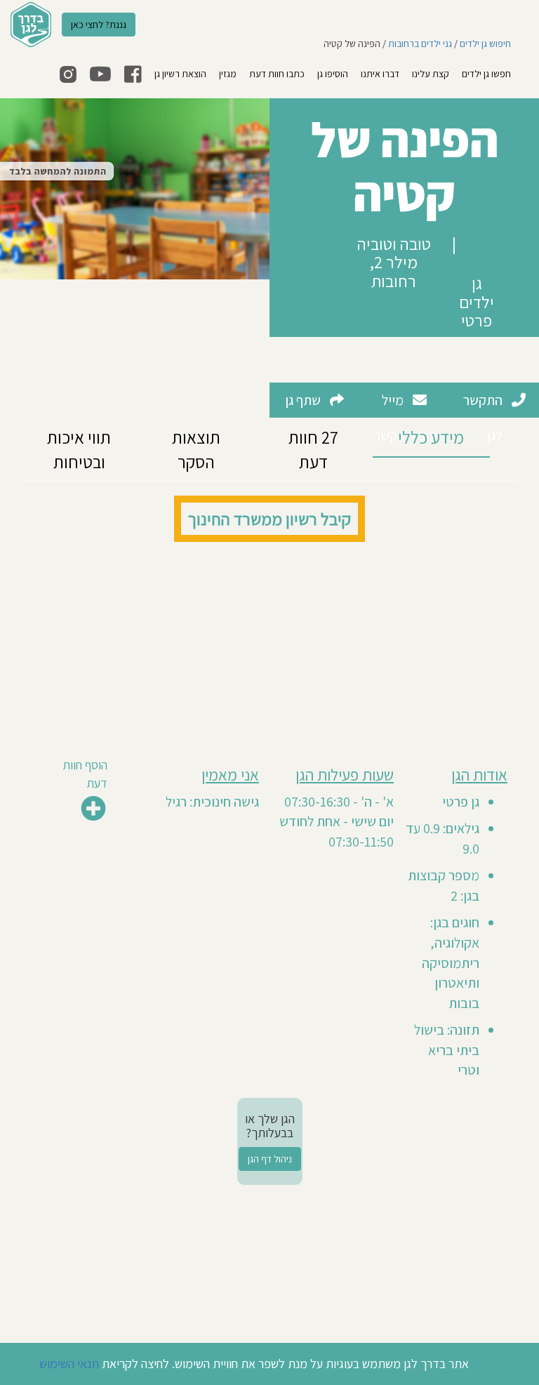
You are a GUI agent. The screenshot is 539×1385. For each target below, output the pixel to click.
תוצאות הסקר (196, 449)
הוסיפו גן (332, 73)
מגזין (228, 73)
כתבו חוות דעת (277, 73)
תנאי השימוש (69, 1364)
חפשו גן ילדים (486, 73)
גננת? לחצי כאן (98, 24)
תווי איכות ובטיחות (79, 449)
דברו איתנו (380, 73)
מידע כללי (431, 437)
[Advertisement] (269, 647)
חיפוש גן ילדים (485, 43)
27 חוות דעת (313, 449)
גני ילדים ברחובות (420, 43)
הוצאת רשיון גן (180, 73)
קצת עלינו (430, 73)
